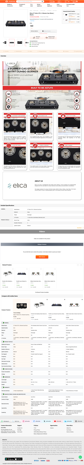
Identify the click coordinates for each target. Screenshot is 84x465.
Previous (3, 42)
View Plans (32, 20)
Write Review (42, 256)
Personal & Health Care (71, 5)
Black (32, 28)
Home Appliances (49, 5)
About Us (69, 428)
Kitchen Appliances (39, 5)
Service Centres (70, 431)
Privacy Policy (37, 430)
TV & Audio (31, 5)
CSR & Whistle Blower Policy (40, 431)
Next (28, 42)
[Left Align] (43, 1)
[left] (78, 265)
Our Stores (69, 430)
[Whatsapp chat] (80, 457)
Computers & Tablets (22, 5)
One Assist (19, 431)
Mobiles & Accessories (10, 5)
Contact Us (19, 428)
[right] (81, 265)
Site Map (19, 430)
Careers (52, 428)
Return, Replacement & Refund (40, 433)
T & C (35, 428)
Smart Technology (59, 5)
